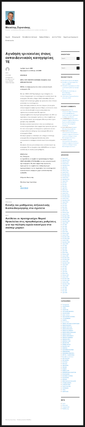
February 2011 (65, 191)
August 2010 (65, 202)
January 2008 (65, 256)
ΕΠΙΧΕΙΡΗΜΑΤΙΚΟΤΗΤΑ (68, 353)
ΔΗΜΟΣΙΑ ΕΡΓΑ (66, 339)
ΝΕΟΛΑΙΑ (64, 363)
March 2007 (65, 273)
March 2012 (65, 169)
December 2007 (65, 257)
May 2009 (64, 228)
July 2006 (64, 287)
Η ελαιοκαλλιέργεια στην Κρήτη (70, 80)
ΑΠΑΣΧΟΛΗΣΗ (66, 313)
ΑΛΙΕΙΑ (64, 308)
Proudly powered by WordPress (24, 419)
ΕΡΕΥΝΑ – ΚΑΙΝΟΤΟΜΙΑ (68, 355)
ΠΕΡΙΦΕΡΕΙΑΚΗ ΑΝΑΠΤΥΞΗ (69, 372)
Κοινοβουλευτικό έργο (29, 37)
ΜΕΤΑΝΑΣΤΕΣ (66, 358)
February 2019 (65, 162)
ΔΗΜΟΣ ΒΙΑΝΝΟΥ (66, 325)
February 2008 (65, 254)
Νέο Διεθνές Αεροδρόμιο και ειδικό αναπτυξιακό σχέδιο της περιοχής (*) (70, 87)
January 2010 (65, 214)
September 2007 (66, 263)
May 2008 (64, 249)
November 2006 (66, 280)
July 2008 (64, 245)
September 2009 (66, 221)
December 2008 (65, 237)
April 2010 (64, 209)
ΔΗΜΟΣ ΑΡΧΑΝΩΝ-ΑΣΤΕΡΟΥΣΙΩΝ (70, 323)
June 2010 (64, 205)
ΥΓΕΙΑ (63, 390)
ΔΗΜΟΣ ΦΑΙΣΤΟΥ (66, 334)
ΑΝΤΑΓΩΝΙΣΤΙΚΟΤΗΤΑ (68, 311)
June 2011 (64, 184)
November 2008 (66, 238)
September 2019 (66, 160)
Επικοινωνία (9, 40)
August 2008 (65, 243)
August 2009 (65, 223)
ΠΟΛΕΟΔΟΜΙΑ (66, 374)
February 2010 (65, 212)
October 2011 (65, 177)
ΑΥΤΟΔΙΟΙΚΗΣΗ (66, 318)
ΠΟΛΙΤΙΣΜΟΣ (65, 377)
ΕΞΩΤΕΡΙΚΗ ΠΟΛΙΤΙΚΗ (68, 349)
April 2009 (64, 230)
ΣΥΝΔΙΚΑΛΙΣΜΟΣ (66, 383)
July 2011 (64, 183)
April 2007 (64, 271)
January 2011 (65, 193)
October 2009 (65, 219)
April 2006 (64, 292)
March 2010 (65, 210)
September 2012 (66, 165)
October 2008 (65, 240)
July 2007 (64, 266)
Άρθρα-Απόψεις (44, 37)
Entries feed (65, 405)
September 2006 (66, 284)
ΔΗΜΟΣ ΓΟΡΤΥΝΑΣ (67, 327)
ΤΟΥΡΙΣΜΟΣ (65, 388)
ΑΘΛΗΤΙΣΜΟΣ (65, 306)
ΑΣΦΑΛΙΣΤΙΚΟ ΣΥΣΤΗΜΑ (68, 316)
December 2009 (65, 216)
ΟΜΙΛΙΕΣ (64, 367)
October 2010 (65, 198)
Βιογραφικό (16, 37)
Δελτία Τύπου (56, 37)
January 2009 (65, 235)
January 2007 (65, 277)
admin (6, 73)
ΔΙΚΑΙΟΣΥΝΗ (65, 342)
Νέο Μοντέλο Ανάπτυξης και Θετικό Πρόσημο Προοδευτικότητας (69, 92)
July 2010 (64, 203)
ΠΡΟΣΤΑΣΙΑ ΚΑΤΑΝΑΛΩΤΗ (69, 381)
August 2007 (65, 264)
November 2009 (66, 217)
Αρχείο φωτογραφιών (71, 37)
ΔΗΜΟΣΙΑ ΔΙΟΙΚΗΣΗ (67, 337)
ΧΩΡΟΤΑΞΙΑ (65, 391)
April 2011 (64, 188)
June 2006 (64, 289)
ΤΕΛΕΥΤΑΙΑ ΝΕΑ (9, 82)
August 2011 (65, 181)
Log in (63, 403)
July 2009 (64, 224)
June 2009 (64, 226)
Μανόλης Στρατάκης (17, 27)
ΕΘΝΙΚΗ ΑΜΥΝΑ (66, 344)
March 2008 (65, 252)
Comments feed (65, 407)
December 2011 (65, 174)
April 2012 (64, 167)
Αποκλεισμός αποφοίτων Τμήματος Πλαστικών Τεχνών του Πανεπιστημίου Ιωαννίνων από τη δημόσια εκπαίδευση (70, 122)
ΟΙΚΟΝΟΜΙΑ (65, 365)
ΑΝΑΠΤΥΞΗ (65, 309)
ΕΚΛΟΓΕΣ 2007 (66, 346)
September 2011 (66, 179)
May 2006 (64, 290)
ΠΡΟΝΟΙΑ (64, 379)
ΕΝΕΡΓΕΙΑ (64, 348)
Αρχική (7, 37)
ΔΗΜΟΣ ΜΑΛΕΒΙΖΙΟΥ (67, 330)
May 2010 (64, 207)
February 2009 (65, 233)
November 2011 (66, 176)
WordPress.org (65, 408)
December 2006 (65, 278)
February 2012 (65, 170)
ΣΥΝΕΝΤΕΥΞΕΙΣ (66, 384)
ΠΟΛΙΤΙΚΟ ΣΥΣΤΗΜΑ (67, 376)
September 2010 (66, 200)
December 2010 (65, 195)
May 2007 (64, 270)
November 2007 (66, 259)
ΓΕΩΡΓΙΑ (64, 320)
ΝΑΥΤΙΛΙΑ (64, 362)
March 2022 (65, 158)
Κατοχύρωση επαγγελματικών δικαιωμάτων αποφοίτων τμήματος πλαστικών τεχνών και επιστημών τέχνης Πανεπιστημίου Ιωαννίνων (70, 134)
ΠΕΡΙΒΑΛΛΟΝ (65, 370)
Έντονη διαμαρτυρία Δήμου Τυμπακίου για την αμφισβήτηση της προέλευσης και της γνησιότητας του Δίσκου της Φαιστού (70, 113)
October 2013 (65, 163)
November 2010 (66, 196)
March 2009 (65, 231)
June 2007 (64, 268)
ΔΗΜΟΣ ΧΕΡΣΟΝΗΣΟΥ (68, 336)
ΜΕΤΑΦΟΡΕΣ (65, 360)
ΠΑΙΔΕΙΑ (11, 81)
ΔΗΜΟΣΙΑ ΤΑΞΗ (66, 341)
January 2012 (65, 172)
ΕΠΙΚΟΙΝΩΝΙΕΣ (66, 351)
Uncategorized (8, 77)
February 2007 (65, 275)
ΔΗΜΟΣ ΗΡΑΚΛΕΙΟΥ (67, 329)
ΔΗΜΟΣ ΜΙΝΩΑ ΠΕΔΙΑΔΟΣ (69, 332)
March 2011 (65, 189)
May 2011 (64, 186)
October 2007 (65, 261)
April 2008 (64, 250)
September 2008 (66, 242)
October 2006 (65, 282)
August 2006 (65, 285)
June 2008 (64, 247)
